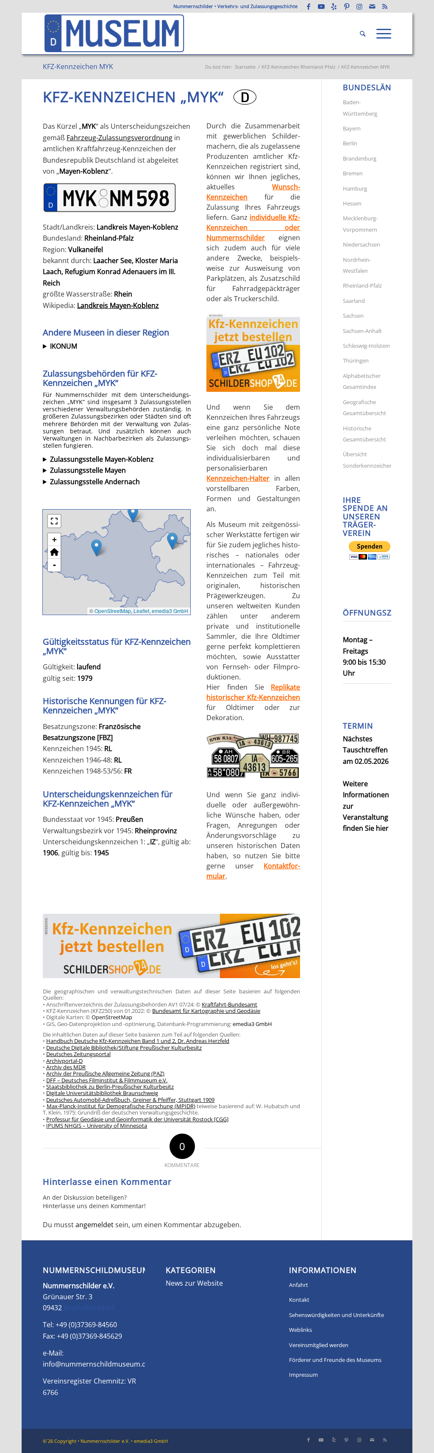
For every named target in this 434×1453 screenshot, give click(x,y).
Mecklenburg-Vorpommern (360, 223)
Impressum (303, 1374)
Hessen (352, 203)
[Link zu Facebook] (308, 6)
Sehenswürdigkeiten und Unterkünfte (336, 1315)
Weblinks (300, 1330)
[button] (172, 541)
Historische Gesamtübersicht (364, 433)
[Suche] (362, 34)
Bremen (353, 173)
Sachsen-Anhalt (362, 331)
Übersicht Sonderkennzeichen (367, 459)
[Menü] (381, 34)
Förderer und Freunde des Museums (335, 1360)
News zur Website (194, 1283)
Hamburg (355, 188)
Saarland (354, 301)
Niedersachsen (361, 244)
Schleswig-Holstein (366, 345)
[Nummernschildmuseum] (114, 33)
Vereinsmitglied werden (318, 1345)
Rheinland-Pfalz (362, 285)
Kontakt (299, 1299)
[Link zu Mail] (372, 6)
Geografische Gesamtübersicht (364, 407)
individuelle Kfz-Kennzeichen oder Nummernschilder (253, 227)
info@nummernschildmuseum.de (96, 1364)
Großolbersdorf (89, 1307)
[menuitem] (362, 34)
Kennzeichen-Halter (238, 478)
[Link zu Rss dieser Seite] (384, 6)
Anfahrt (298, 1285)
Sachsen (353, 315)
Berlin (350, 143)
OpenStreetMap (113, 610)
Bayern (352, 128)
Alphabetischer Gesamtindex (362, 381)
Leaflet (141, 610)
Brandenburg (359, 158)
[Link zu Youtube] (321, 6)
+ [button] (54, 539)
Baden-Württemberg (360, 107)
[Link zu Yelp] (334, 6)
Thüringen (356, 360)
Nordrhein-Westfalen (357, 265)
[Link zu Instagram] (359, 6)
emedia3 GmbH (170, 610)
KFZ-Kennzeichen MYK (78, 66)
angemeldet (94, 1224)
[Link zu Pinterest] (346, 6)
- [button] (54, 564)
